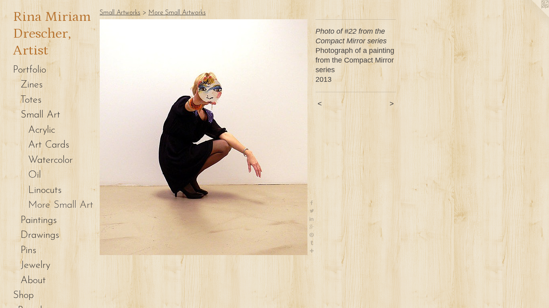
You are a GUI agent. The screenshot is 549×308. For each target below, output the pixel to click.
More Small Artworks (177, 13)
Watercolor (50, 160)
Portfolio (29, 70)
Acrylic (41, 130)
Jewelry (35, 265)
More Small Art (60, 205)
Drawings (39, 235)
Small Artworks (120, 13)
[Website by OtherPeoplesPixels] (533, 16)
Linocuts (44, 190)
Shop (23, 295)
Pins (28, 250)
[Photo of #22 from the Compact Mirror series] (203, 137)
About (33, 281)
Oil (34, 175)
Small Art (40, 115)
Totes (30, 100)
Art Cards (48, 145)
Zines (31, 85)
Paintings (38, 220)
